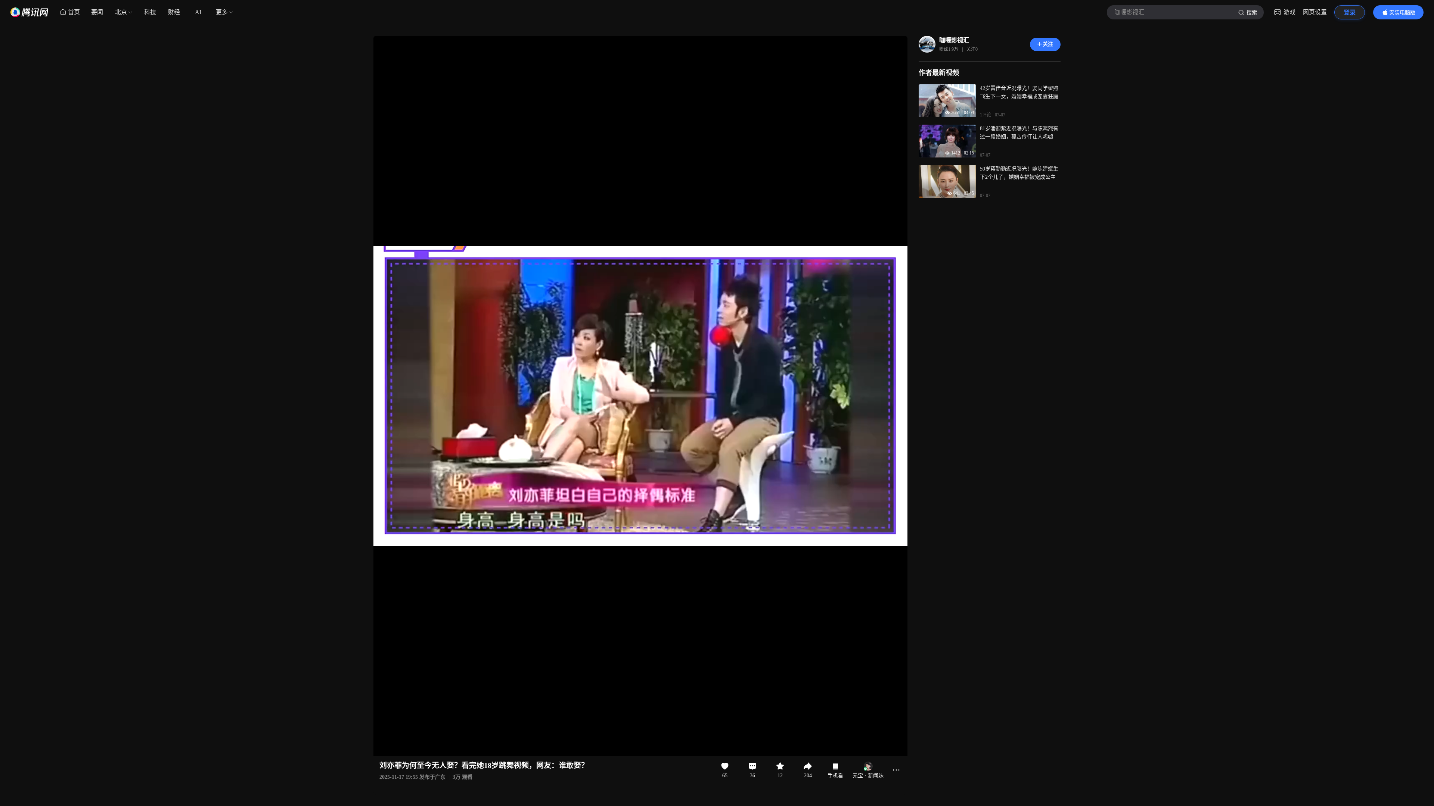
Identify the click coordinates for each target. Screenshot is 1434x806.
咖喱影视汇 (954, 40)
